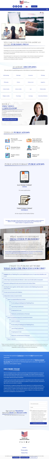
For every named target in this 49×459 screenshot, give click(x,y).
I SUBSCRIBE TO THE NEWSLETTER (38, 423)
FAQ (31, 355)
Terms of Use (24, 452)
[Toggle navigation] (47, 9)
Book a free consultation (10, 119)
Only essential (16, 457)
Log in (35, 6)
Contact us (20, 355)
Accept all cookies (24, 457)
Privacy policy (24, 450)
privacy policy (40, 421)
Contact (6, 274)
